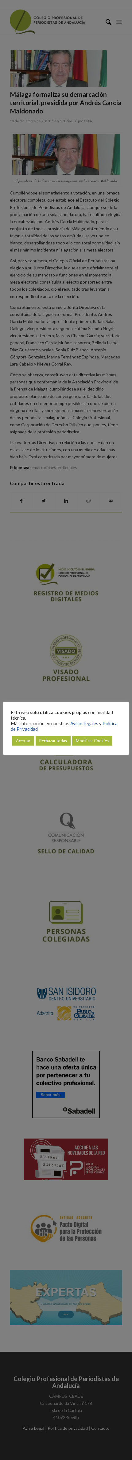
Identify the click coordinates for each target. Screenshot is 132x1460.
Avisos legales (84, 723)
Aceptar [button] (23, 740)
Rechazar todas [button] (53, 740)
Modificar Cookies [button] (92, 740)
